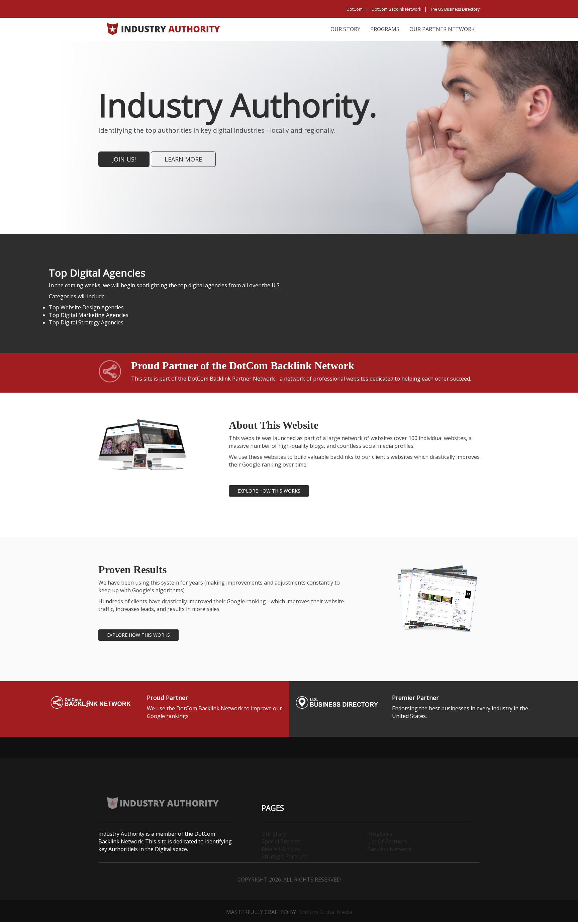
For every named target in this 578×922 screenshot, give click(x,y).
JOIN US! (124, 159)
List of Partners (387, 841)
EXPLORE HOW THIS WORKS (268, 491)
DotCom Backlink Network (396, 9)
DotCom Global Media (324, 912)
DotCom (355, 9)
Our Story (345, 29)
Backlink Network (389, 849)
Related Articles (281, 849)
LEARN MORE (183, 159)
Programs (384, 29)
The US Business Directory (455, 9)
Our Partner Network (442, 29)
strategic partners (284, 856)
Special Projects (281, 841)
